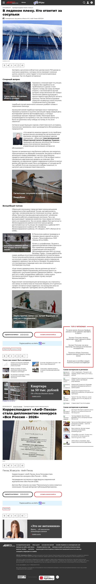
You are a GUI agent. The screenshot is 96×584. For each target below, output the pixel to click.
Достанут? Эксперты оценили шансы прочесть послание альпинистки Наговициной (82, 411)
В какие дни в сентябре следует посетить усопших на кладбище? (78, 361)
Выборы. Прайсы (21, 549)
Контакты (31, 549)
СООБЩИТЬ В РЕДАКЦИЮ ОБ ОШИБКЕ (26, 551)
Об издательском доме (23, 545)
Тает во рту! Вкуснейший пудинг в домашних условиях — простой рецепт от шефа (81, 423)
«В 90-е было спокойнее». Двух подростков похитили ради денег (81, 441)
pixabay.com (6, 61)
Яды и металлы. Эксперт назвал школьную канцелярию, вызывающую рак (80, 430)
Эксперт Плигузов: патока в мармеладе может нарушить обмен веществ (78, 339)
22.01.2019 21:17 (7, 7)
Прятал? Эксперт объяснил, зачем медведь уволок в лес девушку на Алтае (81, 398)
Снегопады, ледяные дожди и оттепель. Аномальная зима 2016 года (49, 370)
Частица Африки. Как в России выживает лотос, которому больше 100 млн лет (81, 417)
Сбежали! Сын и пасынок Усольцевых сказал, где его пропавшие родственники (82, 380)
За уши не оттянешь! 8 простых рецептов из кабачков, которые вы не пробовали (82, 392)
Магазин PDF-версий (48, 545)
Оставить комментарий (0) (48, 334)
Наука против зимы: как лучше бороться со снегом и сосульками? (36, 317)
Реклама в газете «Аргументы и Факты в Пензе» (66, 547)
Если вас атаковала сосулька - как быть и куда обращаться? (50, 363)
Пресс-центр (36, 545)
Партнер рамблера (32, 577)
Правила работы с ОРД (43, 547)
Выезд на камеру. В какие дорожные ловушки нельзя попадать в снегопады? (19, 370)
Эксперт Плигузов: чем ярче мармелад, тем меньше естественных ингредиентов (78, 346)
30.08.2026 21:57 (7, 406)
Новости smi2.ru (9, 401)
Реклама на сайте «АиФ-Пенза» (25, 547)
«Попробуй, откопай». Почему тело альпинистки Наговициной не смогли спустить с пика (81, 436)
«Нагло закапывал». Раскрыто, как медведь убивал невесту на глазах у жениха (81, 373)
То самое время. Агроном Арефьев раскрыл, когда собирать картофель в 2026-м (78, 331)
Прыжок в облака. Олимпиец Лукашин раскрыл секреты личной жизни (78, 354)
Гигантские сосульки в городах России (34, 193)
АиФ (4, 461)
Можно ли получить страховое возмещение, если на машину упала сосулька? (20, 364)
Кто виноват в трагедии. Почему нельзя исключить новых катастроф (20, 376)
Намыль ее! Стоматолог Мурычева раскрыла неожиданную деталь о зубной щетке (81, 386)
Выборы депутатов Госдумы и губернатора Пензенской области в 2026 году (58, 549)
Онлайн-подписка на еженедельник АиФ (68, 545)
